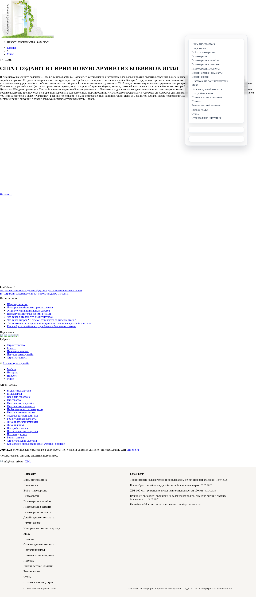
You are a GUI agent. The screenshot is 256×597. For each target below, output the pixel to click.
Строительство (16, 345)
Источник (6, 194)
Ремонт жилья (15, 437)
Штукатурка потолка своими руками (29, 313)
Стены (27, 576)
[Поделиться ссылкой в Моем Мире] (13, 335)
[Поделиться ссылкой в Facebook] (5, 335)
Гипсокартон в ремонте (21, 406)
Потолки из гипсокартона (22, 431)
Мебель (11, 369)
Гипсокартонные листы (21, 412)
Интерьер (12, 372)
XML (28, 461)
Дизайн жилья (15, 424)
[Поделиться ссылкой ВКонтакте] (1, 335)
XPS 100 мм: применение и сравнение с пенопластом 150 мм (166, 490)
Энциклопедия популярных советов (28, 310)
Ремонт (11, 348)
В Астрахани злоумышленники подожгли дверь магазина (34, 293)
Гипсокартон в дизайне (21, 403)
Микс (10, 54)
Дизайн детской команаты (22, 421)
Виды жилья (14, 393)
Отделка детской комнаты (22, 415)
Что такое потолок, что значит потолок (30, 316)
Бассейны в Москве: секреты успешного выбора (159, 504)
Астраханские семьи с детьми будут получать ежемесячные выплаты (41, 290)
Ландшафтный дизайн (20, 354)
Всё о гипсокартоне (18, 396)
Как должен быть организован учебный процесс (36, 443)
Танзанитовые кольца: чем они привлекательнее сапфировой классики (49, 323)
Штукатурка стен (17, 304)
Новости (12, 375)
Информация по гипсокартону (25, 409)
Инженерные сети (18, 351)
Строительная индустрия (22, 440)
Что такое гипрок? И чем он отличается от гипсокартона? (41, 319)
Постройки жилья (17, 428)
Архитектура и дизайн (16, 363)
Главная (11, 47)
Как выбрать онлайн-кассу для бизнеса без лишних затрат (41, 326)
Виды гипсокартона (19, 390)
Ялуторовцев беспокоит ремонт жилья (30, 307)
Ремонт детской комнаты (22, 418)
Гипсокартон (14, 399)
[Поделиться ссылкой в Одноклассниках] (16, 335)
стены (23, 434)
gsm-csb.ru (133, 449)
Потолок (12, 434)
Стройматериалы (17, 357)
